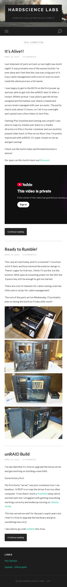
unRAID (30, 528)
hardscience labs (33, 9)
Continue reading (15, 231)
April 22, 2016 (12, 459)
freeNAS (42, 493)
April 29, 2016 (12, 57)
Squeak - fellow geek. (16, 566)
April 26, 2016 (12, 255)
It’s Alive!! (14, 51)
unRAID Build (17, 454)
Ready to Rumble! (21, 249)
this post (44, 160)
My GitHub (11, 560)
